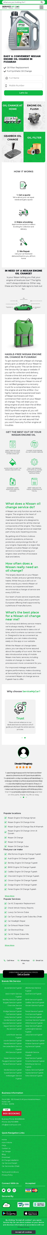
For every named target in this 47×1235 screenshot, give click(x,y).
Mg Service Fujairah (32, 1046)
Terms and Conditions (10, 1172)
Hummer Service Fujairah (35, 1020)
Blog (4, 1154)
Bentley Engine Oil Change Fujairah (23, 863)
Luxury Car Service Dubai (18, 912)
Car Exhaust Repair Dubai (18, 925)
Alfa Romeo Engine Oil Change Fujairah (24, 854)
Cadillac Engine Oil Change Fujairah (22, 872)
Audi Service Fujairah (33, 994)
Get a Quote (23, 974)
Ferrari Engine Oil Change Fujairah (22, 889)
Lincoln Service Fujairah (12, 1041)
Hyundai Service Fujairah (12, 1023)
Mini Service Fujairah (14, 1052)
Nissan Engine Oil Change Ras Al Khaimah (25, 827)
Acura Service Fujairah (13, 988)
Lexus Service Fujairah (34, 1035)
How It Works (7, 1142)
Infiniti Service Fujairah (34, 1023)
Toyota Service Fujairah (34, 1073)
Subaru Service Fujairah (34, 1070)
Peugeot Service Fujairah (12, 1061)
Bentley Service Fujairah (12, 1000)
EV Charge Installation (10, 1160)
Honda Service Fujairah (13, 1020)
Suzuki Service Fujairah (13, 1073)
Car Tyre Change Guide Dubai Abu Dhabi (25, 917)
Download (6, 1157)
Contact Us (6, 1148)
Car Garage (6, 1151)
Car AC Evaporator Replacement (21, 903)
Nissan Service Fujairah (13, 1058)
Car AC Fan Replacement (18, 938)
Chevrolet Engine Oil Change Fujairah (23, 876)
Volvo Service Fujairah (33, 1076)
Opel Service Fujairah (33, 1058)
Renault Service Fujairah (12, 1064)
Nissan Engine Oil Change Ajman (22, 818)
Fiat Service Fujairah (14, 1014)
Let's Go (23, 93)
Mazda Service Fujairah (13, 1043)
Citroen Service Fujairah (34, 1005)
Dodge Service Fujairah (12, 1011)
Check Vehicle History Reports (20, 908)
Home (4, 1140)
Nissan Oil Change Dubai (18, 846)
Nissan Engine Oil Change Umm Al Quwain (22, 832)
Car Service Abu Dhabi (10, 1166)
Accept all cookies (23, 1232)
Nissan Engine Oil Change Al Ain (21, 822)
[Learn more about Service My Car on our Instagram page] (14, 1190)
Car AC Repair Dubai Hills (18, 934)
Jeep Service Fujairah (33, 1026)
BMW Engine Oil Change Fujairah (22, 867)
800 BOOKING (11, 1113)
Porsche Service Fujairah (35, 1061)
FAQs (4, 1145)
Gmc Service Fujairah (33, 1017)
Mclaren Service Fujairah (34, 1043)
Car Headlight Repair (16, 921)
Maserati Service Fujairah (35, 1041)
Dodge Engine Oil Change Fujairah (22, 885)
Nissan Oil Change (15, 838)
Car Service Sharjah (9, 1163)
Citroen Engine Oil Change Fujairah (22, 880)
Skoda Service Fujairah (13, 1070)
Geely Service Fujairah (13, 1017)
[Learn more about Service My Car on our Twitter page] (3, 1190)
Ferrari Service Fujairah (34, 1011)
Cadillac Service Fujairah (34, 1002)
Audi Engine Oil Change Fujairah (21, 858)
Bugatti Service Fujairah (12, 1002)
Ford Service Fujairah (33, 1014)
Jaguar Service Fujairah (13, 1026)
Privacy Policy (7, 1175)
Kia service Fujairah (14, 1029)
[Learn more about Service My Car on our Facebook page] (9, 1190)
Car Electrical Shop (16, 930)
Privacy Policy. (23, 1227)
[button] (22, 738)
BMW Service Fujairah (33, 1000)
